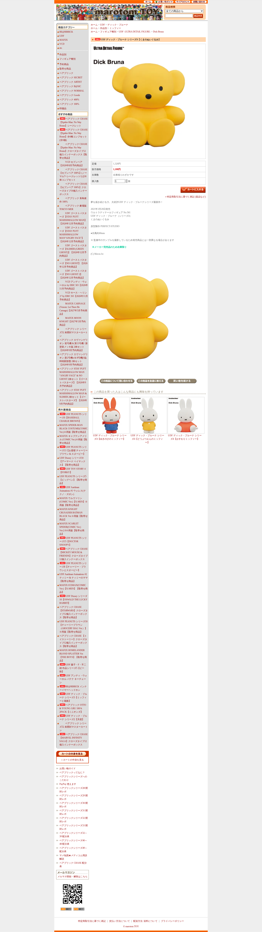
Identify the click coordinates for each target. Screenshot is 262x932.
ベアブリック (66, 73)
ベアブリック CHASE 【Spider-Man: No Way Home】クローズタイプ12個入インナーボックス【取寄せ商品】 (73, 151)
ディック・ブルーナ (117, 24)
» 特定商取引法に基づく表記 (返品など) (185, 196)
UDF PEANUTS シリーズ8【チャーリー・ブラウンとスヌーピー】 (73, 567)
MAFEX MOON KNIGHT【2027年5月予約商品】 (72, 321)
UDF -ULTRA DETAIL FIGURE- (135, 31)
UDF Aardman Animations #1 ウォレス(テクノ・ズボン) (72, 491)
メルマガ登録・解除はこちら (72, 876)
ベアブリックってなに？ (72, 772)
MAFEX (63, 40)
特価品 (62, 108)
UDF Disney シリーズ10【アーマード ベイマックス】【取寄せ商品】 (72, 461)
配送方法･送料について (145, 921)
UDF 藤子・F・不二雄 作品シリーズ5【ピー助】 (72, 668)
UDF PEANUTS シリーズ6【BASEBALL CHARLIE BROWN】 (73, 417)
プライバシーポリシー (172, 921)
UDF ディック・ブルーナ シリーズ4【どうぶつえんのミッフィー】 (147, 439)
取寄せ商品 (65, 68)
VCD (61, 44)
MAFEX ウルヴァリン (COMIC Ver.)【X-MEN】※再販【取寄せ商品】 (73, 501)
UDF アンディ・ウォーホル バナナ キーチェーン (73, 679)
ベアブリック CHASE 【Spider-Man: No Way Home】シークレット (73, 122)
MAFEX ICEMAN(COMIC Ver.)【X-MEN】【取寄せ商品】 (73, 588)
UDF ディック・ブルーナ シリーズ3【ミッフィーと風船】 (73, 697)
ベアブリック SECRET (70, 77)
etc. (61, 48)
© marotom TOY (131, 926)
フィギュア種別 (67, 59)
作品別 (62, 54)
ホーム (94, 24)
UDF (61, 36)
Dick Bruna (158, 31)
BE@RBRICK (66, 32)
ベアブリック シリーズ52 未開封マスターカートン (73, 332)
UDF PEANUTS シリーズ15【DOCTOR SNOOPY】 (73, 541)
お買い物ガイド (67, 768)
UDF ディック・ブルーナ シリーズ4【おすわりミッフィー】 (185, 437)
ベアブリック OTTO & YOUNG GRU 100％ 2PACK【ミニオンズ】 (72, 708)
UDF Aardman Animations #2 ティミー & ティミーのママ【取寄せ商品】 (73, 577)
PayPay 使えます (67, 784)
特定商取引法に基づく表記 (92, 921)
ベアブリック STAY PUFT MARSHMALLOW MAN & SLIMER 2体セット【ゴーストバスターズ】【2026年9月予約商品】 (73, 397)
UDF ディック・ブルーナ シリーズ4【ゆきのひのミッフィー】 (110, 437)
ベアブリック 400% (69, 99)
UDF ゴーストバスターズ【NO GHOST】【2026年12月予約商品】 (73, 263)
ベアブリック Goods (69, 95)
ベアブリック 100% (69, 104)
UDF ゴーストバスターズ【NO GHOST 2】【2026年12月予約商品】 (73, 274)
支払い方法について (119, 921)
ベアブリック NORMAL (71, 90)
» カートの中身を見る (72, 759)
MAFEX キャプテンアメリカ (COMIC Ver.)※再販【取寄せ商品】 (73, 439)
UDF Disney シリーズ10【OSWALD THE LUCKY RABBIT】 (73, 599)
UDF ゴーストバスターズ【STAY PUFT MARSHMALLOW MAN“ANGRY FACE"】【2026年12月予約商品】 (73, 234)
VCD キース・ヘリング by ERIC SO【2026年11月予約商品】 (73, 296)
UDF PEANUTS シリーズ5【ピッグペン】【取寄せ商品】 (73, 480)
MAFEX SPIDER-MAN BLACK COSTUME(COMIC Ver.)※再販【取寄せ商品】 (73, 428)
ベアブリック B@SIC (70, 86)
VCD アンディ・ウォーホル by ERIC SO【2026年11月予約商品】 (73, 285)
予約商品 (64, 64)
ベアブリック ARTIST (70, 82)
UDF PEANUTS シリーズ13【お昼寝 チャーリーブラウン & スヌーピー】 (73, 450)
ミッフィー (115, 28)
